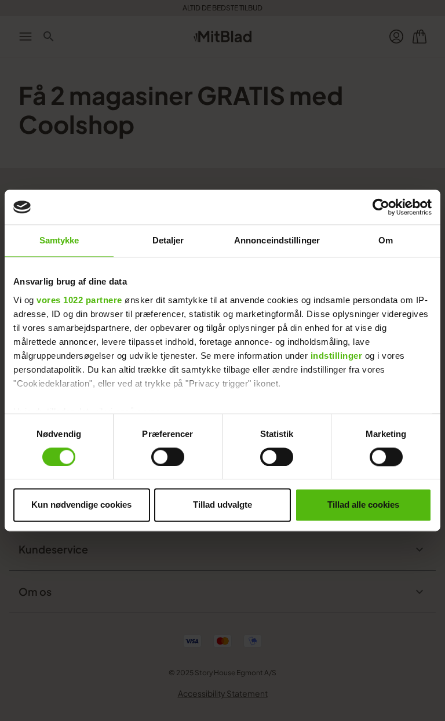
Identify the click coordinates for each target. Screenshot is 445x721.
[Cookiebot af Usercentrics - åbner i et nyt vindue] (381, 207)
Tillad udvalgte (222, 505)
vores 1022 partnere (79, 300)
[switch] (167, 456)
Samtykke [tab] (59, 240)
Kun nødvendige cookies (81, 505)
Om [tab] (385, 240)
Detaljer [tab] (168, 240)
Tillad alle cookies (363, 505)
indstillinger (337, 355)
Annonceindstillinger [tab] (277, 240)
